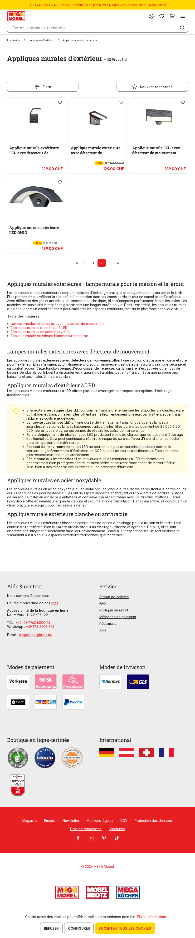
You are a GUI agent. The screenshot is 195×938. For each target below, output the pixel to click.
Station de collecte (114, 597)
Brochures (117, 829)
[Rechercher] (182, 28)
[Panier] (172, 16)
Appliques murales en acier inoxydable (41, 332)
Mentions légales (100, 821)
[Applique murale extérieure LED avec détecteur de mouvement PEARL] (36, 117)
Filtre (47, 87)
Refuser (51, 928)
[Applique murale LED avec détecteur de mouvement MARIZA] (159, 117)
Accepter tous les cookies (125, 928)
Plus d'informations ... (153, 917)
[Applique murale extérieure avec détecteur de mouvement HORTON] (97, 117)
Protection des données (154, 821)
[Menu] (182, 16)
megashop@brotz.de (35, 635)
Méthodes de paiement (117, 617)
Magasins (29, 821)
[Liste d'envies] (161, 16)
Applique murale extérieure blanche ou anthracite (49, 336)
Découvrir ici (157, 5)
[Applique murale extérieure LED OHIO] (36, 197)
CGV (123, 821)
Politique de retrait (113, 610)
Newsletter (71, 821)
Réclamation (108, 623)
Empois (49, 821)
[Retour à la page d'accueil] (16, 16)
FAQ (102, 603)
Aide (103, 630)
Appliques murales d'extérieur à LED (39, 328)
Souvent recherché (156, 87)
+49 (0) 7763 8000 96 (32, 622)
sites (54, 603)
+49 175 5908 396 (40, 627)
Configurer (79, 928)
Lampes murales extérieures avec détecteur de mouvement (57, 324)
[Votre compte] (151, 16)
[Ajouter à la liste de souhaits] (60, 102)
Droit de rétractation (86, 829)
